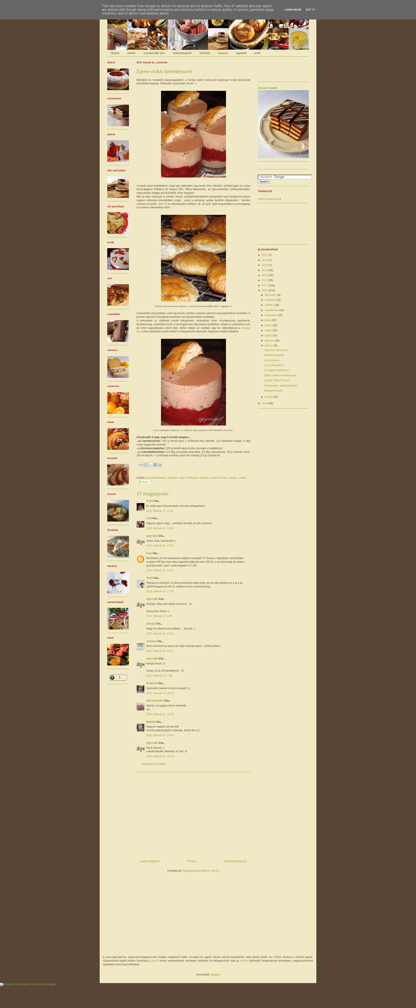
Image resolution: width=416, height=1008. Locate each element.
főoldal (115, 53)
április (269, 335)
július (268, 320)
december (271, 295)
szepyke (151, 641)
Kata (149, 553)
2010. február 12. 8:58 (159, 616)
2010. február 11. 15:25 (160, 545)
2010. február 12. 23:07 (160, 650)
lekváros (204, 477)
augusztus (271, 315)
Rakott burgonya (274, 355)
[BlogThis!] (146, 465)
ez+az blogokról (273, 365)
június (269, 325)
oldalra (244, 960)
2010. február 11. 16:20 (160, 570)
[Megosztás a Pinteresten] (160, 465)
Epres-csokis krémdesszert (280, 375)
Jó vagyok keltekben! (276, 370)
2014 (265, 270)
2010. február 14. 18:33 (160, 693)
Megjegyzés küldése (154, 763)
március (270, 340)
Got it (310, 9)
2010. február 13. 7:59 (159, 675)
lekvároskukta (155, 700)
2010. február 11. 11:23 (159, 510)
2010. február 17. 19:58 (160, 735)
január (269, 396)
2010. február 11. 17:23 (160, 591)
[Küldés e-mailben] (141, 465)
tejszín (233, 477)
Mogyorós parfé (273, 390)
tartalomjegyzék (182, 53)
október (269, 305)
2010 (265, 290)
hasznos (223, 53)
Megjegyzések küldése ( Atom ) (201, 870)
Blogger (215, 974)
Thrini (150, 577)
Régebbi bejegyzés (235, 861)
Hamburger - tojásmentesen (280, 385)
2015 (265, 265)
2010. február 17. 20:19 (160, 756)
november (271, 300)
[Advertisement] (193, 814)
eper (183, 477)
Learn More (293, 9)
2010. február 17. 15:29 (160, 714)
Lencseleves (271, 360)
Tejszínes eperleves (276, 350)
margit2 (151, 623)
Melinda (151, 721)
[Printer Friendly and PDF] (143, 483)
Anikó (150, 500)
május (269, 330)
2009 (265, 403)
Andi (149, 518)
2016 (265, 260)
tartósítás (205, 53)
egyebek (241, 53)
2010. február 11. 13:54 (160, 528)
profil (257, 53)
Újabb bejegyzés (150, 861)
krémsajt (192, 477)
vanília (242, 477)
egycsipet (152, 535)
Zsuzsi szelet (267, 88)
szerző (155, 960)
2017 (265, 254)
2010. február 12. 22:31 (160, 633)
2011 (265, 285)
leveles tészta (219, 477)
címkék (131, 53)
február (269, 345)
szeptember (272, 310)
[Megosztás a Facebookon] (155, 465)
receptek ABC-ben (154, 53)
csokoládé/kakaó (156, 477)
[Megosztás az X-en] (150, 465)
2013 (265, 275)
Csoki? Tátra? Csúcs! (276, 380)
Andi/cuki (152, 683)
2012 (265, 280)
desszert (173, 477)
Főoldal (191, 861)
